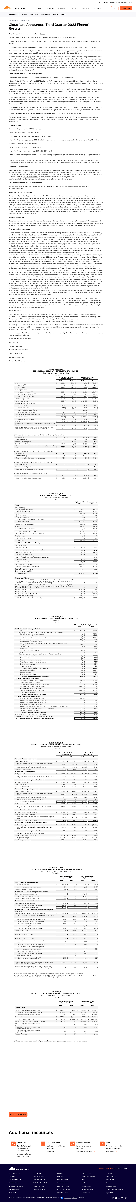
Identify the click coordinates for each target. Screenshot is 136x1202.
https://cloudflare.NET (30, 177)
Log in (115, 8)
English (42, 34)
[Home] (15, 8)
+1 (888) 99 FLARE (120, 1168)
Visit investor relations (84, 1151)
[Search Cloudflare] (100, 2)
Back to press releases (18, 1114)
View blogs (110, 1151)
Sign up (105, 2)
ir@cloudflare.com (15, 346)
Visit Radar (50, 1151)
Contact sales (126, 8)
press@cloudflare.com (17, 357)
